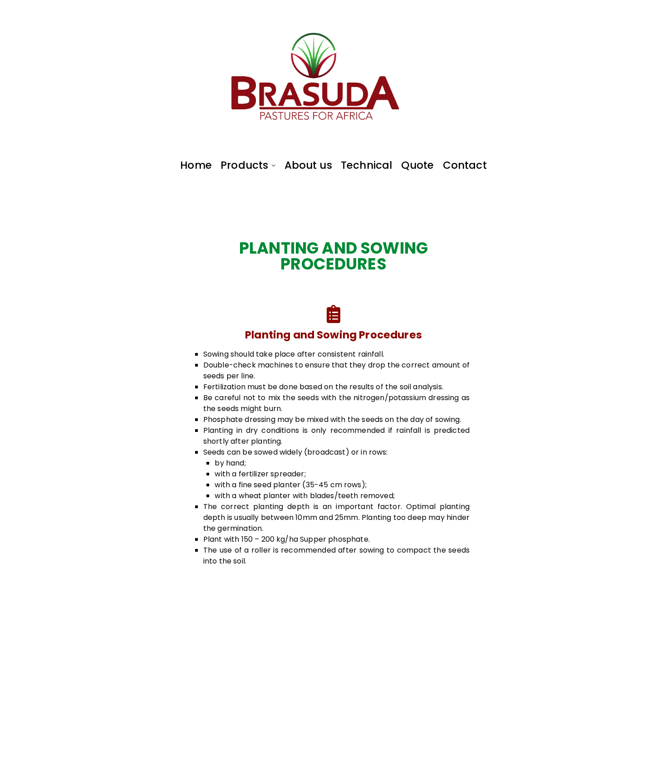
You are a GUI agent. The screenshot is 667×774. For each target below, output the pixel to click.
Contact (465, 165)
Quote (417, 165)
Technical (366, 165)
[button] (271, 165)
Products (244, 165)
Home (196, 165)
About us (308, 165)
